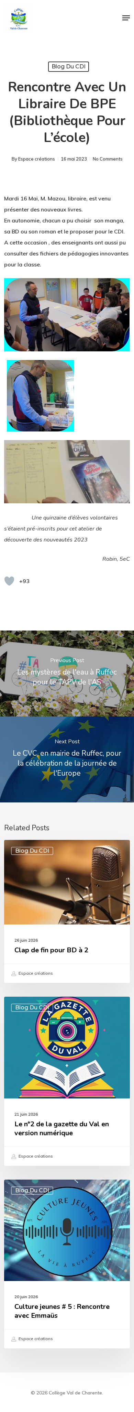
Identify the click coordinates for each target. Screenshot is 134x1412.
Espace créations (36, 159)
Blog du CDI (69, 66)
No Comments (108, 159)
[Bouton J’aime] (9, 581)
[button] (126, 17)
